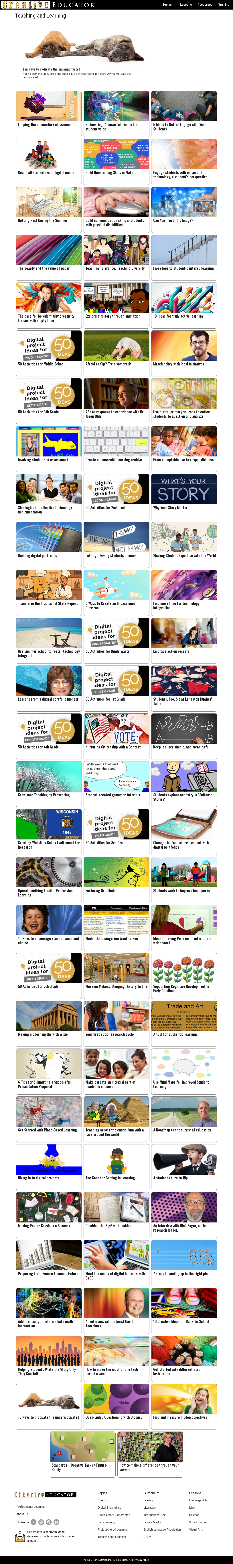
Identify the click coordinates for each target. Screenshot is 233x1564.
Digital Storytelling (109, 1507)
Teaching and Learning (112, 1537)
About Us (22, 1514)
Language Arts (198, 1500)
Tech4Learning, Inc (101, 1560)
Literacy (148, 1500)
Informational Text (154, 1515)
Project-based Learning (113, 1529)
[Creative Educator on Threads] (48, 1522)
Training (223, 4)
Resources (205, 4)
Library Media (152, 1522)
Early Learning (107, 1522)
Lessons (186, 4)
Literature (149, 1507)
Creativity (104, 1500)
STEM (147, 1537)
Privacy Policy (142, 1560)
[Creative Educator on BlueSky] (55, 1522)
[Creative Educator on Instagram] (40, 1522)
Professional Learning (30, 1506)
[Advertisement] (183, 48)
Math (192, 1507)
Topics (167, 4)
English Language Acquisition (162, 1529)
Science (194, 1515)
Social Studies (198, 1522)
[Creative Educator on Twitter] (32, 1522)
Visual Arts (196, 1529)
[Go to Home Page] (49, 5)
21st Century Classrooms (114, 1515)
